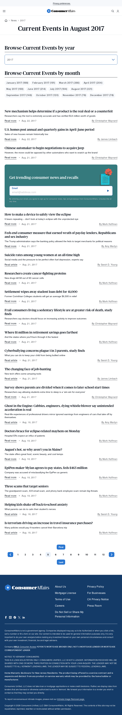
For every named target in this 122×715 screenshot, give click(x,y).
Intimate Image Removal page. (71, 699)
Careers (59, 605)
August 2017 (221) (81, 89)
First (61, 547)
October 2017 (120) (47, 95)
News (14, 20)
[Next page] (111, 554)
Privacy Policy (95, 586)
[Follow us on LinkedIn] (23, 617)
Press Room (94, 605)
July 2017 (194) (58, 89)
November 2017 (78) (74, 95)
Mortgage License (65, 593)
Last (61, 562)
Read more (11, 120)
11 (95, 554)
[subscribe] (108, 191)
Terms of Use (62, 599)
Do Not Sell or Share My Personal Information (69, 614)
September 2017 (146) (19, 95)
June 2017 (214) (36, 89)
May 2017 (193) (14, 89)
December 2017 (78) (102, 95)
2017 (22, 20)
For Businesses (96, 593)
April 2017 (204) (93, 83)
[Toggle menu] (4, 11)
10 (86, 554)
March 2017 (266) (69, 83)
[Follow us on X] (19, 617)
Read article (11, 264)
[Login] (118, 11)
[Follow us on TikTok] (15, 617)
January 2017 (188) (17, 83)
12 (103, 554)
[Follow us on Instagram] (10, 617)
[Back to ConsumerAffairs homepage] (6, 20)
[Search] (113, 11)
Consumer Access (25, 646)
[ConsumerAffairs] (61, 11)
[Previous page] (10, 554)
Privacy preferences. (62, 3)
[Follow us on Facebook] (6, 617)
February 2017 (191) (43, 83)
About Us (60, 586)
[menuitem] (17, 83)
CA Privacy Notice (98, 599)
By (104, 120)
